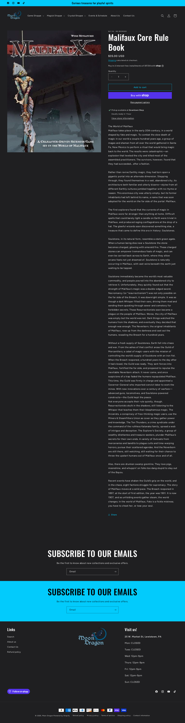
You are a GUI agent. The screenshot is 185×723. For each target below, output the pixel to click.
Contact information (141, 715)
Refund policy (14, 652)
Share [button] (114, 515)
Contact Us (12, 647)
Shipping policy (124, 715)
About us (11, 642)
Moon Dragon (47, 716)
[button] (35, 16)
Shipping (112, 60)
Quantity (112, 71)
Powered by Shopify (61, 716)
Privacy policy (93, 715)
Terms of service (108, 715)
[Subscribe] (115, 571)
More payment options (140, 102)
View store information (122, 118)
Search (10, 637)
